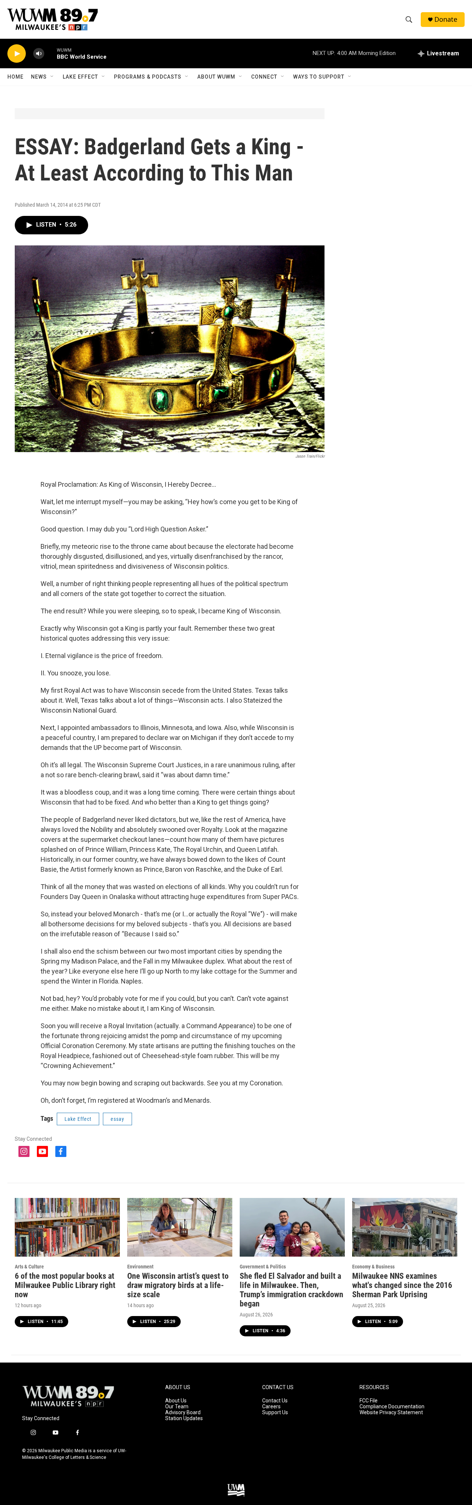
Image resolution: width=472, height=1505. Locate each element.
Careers (271, 1406)
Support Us (275, 1412)
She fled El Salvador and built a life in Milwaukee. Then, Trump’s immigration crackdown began (291, 1289)
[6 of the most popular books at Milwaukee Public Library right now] (67, 1227)
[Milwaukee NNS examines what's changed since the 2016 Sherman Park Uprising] (404, 1227)
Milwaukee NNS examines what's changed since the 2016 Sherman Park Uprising (402, 1285)
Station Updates (184, 1418)
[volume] (38, 53)
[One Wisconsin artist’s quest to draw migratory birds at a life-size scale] (179, 1227)
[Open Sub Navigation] (52, 77)
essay (117, 1119)
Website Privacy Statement (391, 1412)
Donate (445, 19)
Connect (264, 77)
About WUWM (216, 77)
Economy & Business (373, 1267)
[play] (16, 53)
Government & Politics (263, 1267)
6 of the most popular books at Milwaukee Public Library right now (65, 1285)
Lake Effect (80, 77)
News (39, 77)
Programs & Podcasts (147, 77)
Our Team (176, 1406)
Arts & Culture (29, 1267)
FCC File (369, 1401)
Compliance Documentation (392, 1406)
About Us (176, 1401)
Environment (140, 1267)
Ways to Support (318, 77)
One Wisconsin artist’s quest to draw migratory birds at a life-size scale (178, 1285)
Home (15, 77)
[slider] (50, 53)
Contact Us (275, 1401)
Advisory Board (183, 1412)
